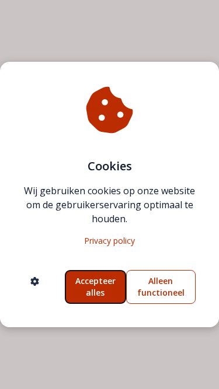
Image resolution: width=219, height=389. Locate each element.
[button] (34, 287)
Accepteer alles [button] (95, 286)
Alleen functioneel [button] (161, 286)
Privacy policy (109, 240)
